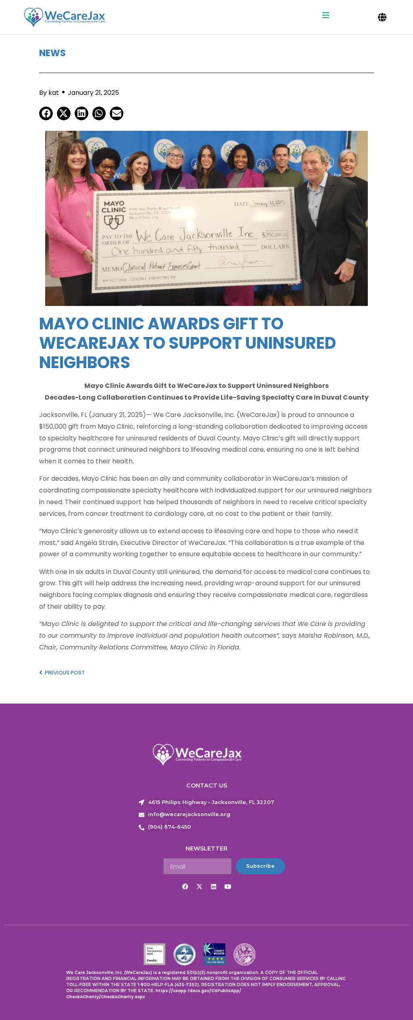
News (52, 52)
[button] (382, 17)
